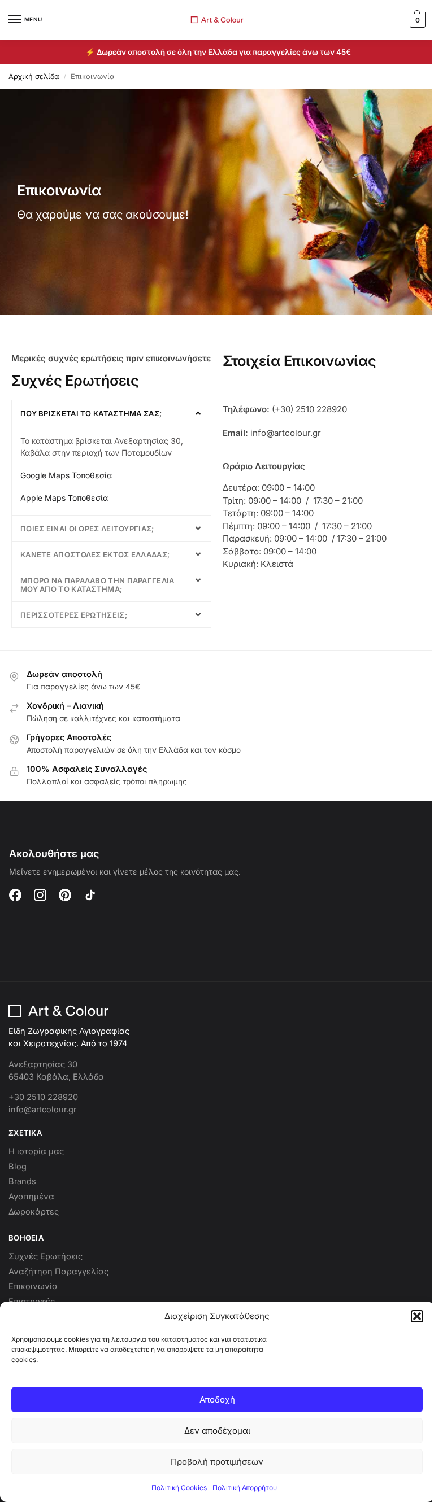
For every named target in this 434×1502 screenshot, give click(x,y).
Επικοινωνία (33, 1286)
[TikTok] (90, 895)
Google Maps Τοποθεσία (66, 475)
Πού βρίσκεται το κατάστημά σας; (91, 413)
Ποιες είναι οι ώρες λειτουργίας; (87, 528)
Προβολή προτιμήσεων (217, 1461)
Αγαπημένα (31, 1196)
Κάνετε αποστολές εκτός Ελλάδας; (95, 554)
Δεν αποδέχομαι (217, 1430)
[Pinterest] (65, 895)
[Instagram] (40, 895)
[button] (417, 1316)
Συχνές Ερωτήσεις (45, 1256)
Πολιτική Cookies (179, 1487)
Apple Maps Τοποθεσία (64, 498)
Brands (22, 1181)
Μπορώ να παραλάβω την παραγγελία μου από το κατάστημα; (97, 584)
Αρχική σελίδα (33, 76)
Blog (17, 1167)
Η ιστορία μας (36, 1151)
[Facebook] (15, 895)
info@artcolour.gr (42, 1109)
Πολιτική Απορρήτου (244, 1487)
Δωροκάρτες (33, 1212)
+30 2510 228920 (43, 1097)
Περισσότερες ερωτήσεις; (73, 614)
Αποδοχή (217, 1399)
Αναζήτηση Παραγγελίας (58, 1272)
